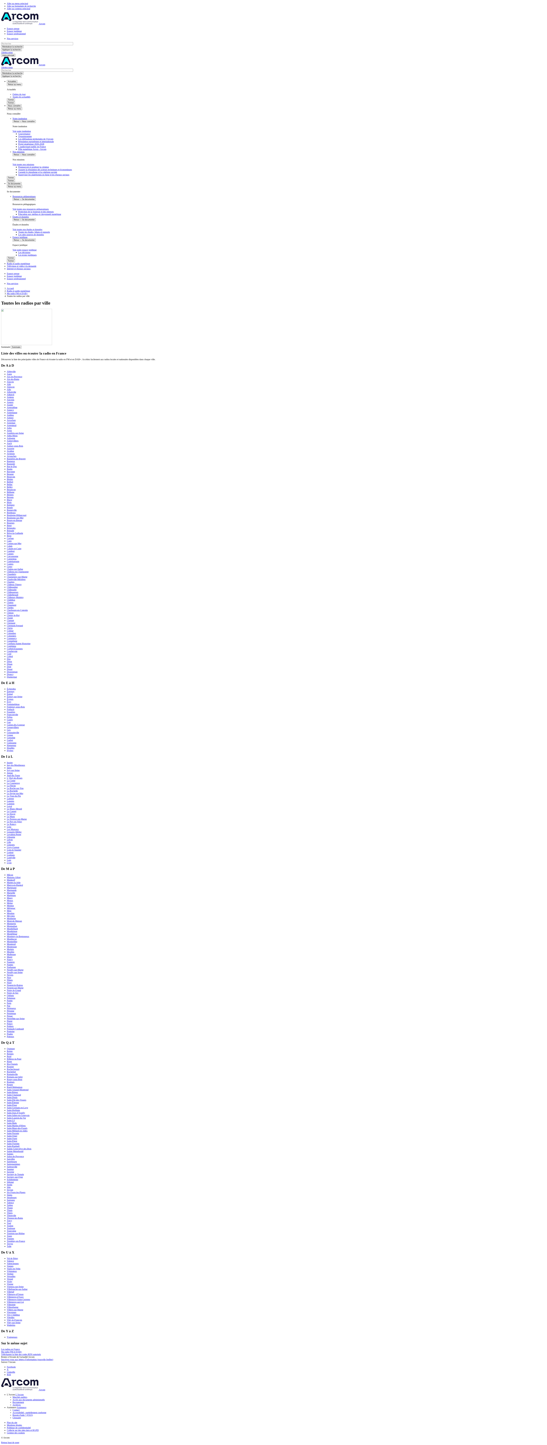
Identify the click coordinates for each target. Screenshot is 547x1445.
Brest (9, 525)
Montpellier (12, 941)
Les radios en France (10, 1349)
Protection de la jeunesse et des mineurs (36, 211)
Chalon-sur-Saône (15, 569)
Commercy (12, 638)
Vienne (10, 1284)
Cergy (9, 566)
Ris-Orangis (12, 1064)
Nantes (10, 964)
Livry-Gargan (13, 847)
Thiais (9, 1210)
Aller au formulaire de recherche (21, 6)
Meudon (10, 913)
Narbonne (11, 967)
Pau (8, 1006)
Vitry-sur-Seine (14, 1322)
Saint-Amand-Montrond (17, 1090)
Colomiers (11, 636)
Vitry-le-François (14, 1320)
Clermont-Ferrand (15, 625)
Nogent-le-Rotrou (15, 985)
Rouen (10, 1084)
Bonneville (12, 510)
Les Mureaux (13, 829)
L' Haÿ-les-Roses (14, 778)
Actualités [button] (12, 81)
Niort (9, 982)
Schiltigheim (12, 1179)
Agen (9, 374)
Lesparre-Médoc (14, 832)
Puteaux (10, 1036)
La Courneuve (13, 783)
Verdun (10, 1274)
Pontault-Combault (15, 1029)
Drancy (10, 674)
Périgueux (11, 1008)
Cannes (10, 554)
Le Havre (11, 814)
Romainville (12, 1074)
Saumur (10, 1169)
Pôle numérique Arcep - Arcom (32, 149)
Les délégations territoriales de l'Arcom (35, 139)
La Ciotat (11, 780)
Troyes (10, 1244)
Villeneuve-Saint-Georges (18, 1299)
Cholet (10, 618)
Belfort (10, 482)
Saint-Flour (12, 1105)
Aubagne (11, 438)
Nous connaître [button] (14, 106)
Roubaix (11, 1082)
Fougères (11, 712)
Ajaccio (10, 382)
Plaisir (9, 1021)
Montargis (11, 923)
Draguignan (12, 672)
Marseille (11, 893)
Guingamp (11, 743)
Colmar (10, 631)
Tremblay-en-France (16, 1241)
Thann (10, 1208)
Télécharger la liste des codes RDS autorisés (21, 1354)
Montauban (12, 926)
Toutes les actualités (21, 97)
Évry (9, 702)
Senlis (9, 1184)
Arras (9, 430)
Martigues (11, 895)
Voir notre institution (22, 131)
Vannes (10, 1266)
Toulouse (11, 1228)
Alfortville (11, 392)
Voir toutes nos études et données (27, 229)
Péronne (10, 1011)
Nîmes (10, 980)
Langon (10, 798)
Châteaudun (12, 587)
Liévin (10, 839)
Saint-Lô (11, 1120)
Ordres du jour (19, 94)
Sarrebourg (12, 1161)
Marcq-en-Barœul (15, 885)
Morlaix (10, 949)
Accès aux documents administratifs (29, 1400)
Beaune (10, 474)
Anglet (10, 405)
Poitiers (10, 1026)
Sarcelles (11, 1159)
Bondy (10, 507)
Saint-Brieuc (12, 1092)
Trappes (10, 1238)
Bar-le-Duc (12, 466)
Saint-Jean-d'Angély (16, 1113)
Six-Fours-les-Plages (16, 1192)
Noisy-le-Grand (14, 990)
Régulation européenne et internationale (36, 141)
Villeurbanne (12, 1307)
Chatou (10, 602)
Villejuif (10, 1292)
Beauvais (11, 477)
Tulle (9, 1246)
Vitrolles (10, 1317)
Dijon (9, 661)
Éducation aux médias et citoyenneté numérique (39, 214)
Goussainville (13, 732)
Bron (9, 536)
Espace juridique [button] (20, 237)
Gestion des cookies (16, 1433)
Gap (9, 722)
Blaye (9, 500)
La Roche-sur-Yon (15, 788)
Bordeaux (11, 512)
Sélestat (10, 1182)
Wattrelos (11, 1325)
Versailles (11, 1276)
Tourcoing (11, 1231)
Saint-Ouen (12, 1138)
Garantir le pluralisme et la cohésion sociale (37, 172)
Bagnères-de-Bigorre (16, 459)
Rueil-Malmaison (14, 1087)
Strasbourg (12, 1197)
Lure (9, 860)
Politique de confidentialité (19, 1427)
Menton (10, 905)
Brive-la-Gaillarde (15, 533)
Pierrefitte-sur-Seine (16, 1018)
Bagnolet (11, 464)
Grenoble (11, 737)
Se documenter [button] (14, 184)
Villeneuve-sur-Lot (15, 1302)
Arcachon (11, 420)
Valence (10, 1261)
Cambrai (11, 551)
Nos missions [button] (19, 152)
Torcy (9, 1220)
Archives (17, 1405)
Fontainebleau (13, 704)
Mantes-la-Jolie (14, 882)
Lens (9, 827)
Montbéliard (12, 929)
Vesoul (10, 1279)
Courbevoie (12, 651)
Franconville (12, 714)
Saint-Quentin (13, 1143)
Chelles (10, 607)
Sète (9, 1187)
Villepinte (11, 1304)
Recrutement (18, 1402)
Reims (10, 1051)
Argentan (11, 423)
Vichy (9, 1281)
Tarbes (10, 1205)
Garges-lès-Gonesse (16, 725)
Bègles (10, 479)
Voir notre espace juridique (25, 250)
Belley (10, 487)
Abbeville (11, 371)
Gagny (10, 720)
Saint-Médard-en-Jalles (17, 1131)
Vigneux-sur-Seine (15, 1286)
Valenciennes (13, 1263)
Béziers (10, 495)
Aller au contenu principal (18, 8)
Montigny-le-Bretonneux (18, 936)
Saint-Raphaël (13, 1146)
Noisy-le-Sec (13, 993)
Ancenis (10, 400)
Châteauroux (12, 592)
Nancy (10, 959)
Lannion (10, 803)
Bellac (10, 484)
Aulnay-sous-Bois (15, 446)
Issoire (10, 762)
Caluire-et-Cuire (14, 548)
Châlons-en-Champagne (18, 571)
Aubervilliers (13, 441)
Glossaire (17, 1417)
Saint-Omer (12, 1136)
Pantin (10, 1000)
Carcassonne (12, 556)
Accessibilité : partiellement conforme (29, 1412)
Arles (9, 428)
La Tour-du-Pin (14, 796)
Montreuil (11, 944)
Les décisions (24, 252)
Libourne (11, 837)
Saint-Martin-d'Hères (16, 1125)
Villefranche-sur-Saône (17, 1289)
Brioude (10, 530)
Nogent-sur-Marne (15, 988)
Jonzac (10, 773)
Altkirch (10, 394)
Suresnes (11, 1200)
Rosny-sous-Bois (14, 1079)
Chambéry (11, 574)
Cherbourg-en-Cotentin (17, 610)
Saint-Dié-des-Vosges (16, 1100)
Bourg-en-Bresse (14, 520)
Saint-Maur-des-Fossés (17, 1128)
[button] (20, 1394)
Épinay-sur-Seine (14, 696)
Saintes (10, 1154)
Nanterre (11, 962)
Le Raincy (11, 824)
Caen (9, 541)
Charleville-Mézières (16, 579)
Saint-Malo (12, 1123)
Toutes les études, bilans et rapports (34, 232)
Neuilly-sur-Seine (15, 972)
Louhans (11, 855)
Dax (9, 659)
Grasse (10, 735)
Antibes (10, 415)
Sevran (10, 1190)
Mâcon (10, 875)
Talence (10, 1202)
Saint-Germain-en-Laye (17, 1107)
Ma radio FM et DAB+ (11, 1352)
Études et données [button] (21, 217)
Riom (9, 1061)
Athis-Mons (12, 435)
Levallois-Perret (14, 834)
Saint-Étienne (13, 1102)
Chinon (10, 613)
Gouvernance (24, 134)
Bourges (10, 523)
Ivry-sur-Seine (13, 770)
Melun (10, 903)
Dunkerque (12, 677)
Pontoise (11, 1031)
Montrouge (12, 947)
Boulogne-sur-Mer (15, 518)
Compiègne (12, 641)
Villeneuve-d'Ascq (15, 1297)
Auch (9, 443)
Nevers (10, 975)
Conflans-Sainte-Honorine (18, 643)
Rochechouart (13, 1069)
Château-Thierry (14, 584)
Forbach (10, 709)
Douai (9, 669)
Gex (9, 730)
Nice (9, 977)
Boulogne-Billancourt (16, 515)
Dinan (9, 664)
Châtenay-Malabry (15, 597)
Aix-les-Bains (13, 379)
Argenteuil (11, 425)
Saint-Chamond (14, 1095)
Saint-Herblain (13, 1110)
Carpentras (12, 559)
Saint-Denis (12, 1097)
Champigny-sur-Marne (17, 577)
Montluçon (12, 939)
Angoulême (12, 407)
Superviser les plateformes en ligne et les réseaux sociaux (43, 175)
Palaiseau (11, 998)
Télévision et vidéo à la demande (21, 266)
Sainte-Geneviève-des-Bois (19, 1149)
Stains (9, 1195)
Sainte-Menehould (15, 1151)
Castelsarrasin (13, 561)
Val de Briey (12, 1258)
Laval (9, 806)
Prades (10, 1034)
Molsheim (11, 918)
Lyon (9, 863)
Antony (10, 418)
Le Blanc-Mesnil (14, 809)
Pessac (10, 1016)
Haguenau (11, 745)
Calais (9, 546)
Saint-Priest (12, 1141)
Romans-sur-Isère (15, 1077)
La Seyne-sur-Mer (15, 793)
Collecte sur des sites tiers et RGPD (23, 1430)
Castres (10, 564)
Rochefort (11, 1072)
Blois (9, 502)
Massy (10, 898)
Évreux (10, 699)
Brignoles (11, 528)
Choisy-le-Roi (13, 615)
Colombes (11, 633)
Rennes (10, 1054)
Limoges (11, 845)
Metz (9, 911)
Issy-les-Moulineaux (16, 765)
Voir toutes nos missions (23, 164)
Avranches (11, 456)
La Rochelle (12, 791)
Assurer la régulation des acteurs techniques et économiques (45, 169)
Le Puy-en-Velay (14, 821)
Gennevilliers (13, 727)
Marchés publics (20, 1397)
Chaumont (11, 605)
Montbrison (12, 931)
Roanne (10, 1066)
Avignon (11, 453)
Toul (9, 1223)
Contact (16, 1410)
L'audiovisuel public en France (32, 146)
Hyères (10, 750)
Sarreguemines (13, 1164)
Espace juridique (14, 31)
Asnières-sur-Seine (15, 433)
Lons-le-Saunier (14, 850)
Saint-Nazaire (13, 1133)
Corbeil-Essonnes (15, 648)
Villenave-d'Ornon (15, 1294)
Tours (9, 1236)
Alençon (11, 387)
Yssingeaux (12, 1337)
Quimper (11, 1048)
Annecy (10, 410)
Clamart (10, 620)
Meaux (10, 900)
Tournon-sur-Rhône (16, 1233)
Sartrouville (12, 1167)
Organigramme (25, 136)
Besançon (11, 489)
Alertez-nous (7, 52)
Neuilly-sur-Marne (15, 970)
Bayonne (11, 471)
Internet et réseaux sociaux (19, 268)
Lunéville (11, 857)
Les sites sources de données (31, 234)
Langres (10, 801)
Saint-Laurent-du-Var (16, 1118)
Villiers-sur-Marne (15, 1310)
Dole (9, 666)
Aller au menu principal (17, 3)
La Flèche (11, 786)
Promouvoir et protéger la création (33, 167)
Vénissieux (12, 1271)
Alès (9, 389)
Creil (9, 654)
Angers (10, 402)
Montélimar (12, 934)
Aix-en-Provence (14, 376)
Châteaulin (12, 589)
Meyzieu (11, 916)
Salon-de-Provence (15, 1156)
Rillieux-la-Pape (14, 1059)
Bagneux (11, 461)
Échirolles (11, 689)
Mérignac (11, 908)
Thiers (10, 1213)
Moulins (10, 952)
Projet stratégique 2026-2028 (31, 144)
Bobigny (11, 505)
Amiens (10, 397)
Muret (9, 957)
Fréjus (9, 717)
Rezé (9, 1056)
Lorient (10, 852)
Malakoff (11, 880)
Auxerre (10, 448)
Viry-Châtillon (13, 1315)
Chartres (10, 582)
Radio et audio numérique (18, 263)
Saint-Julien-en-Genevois (18, 1115)
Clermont (11, 623)
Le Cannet (11, 811)
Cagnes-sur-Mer (14, 543)
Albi (9, 384)
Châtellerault (12, 595)
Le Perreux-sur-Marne (17, 819)
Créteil (10, 656)
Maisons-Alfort (14, 877)
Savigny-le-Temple (15, 1174)
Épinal (10, 694)
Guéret (10, 740)
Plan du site (12, 1422)
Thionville (11, 1215)
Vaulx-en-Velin (13, 1268)
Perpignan (11, 1013)
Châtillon (11, 600)
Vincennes (11, 1312)
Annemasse (12, 412)
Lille (9, 842)
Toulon (10, 1226)
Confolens (11, 646)
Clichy (10, 628)
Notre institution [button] (20, 118)
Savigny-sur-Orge (15, 1177)
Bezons (10, 497)
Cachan (10, 538)
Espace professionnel (16, 34)
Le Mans (11, 816)
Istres (9, 768)
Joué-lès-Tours (13, 775)
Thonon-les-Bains (15, 1218)
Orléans (10, 995)
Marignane (12, 887)
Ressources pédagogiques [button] (24, 196)
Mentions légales (14, 1425)
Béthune (10, 492)
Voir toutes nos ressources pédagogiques (31, 209)
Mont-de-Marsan (14, 921)
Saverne (10, 1172)
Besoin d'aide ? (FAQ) (23, 1415)
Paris (9, 1003)
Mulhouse (11, 954)
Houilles (10, 748)
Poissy (10, 1024)
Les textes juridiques (27, 255)
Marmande (12, 890)
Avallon (10, 451)
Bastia (9, 469)
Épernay (10, 691)
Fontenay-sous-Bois (16, 707)
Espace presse (13, 28)
